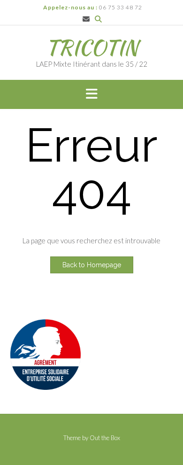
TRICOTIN (92, 47)
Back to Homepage (91, 265)
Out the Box (105, 438)
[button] (91, 94)
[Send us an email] (86, 19)
